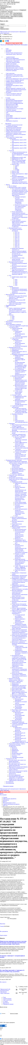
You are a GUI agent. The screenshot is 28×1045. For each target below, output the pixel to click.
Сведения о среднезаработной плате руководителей (19, 724)
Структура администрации (13, 62)
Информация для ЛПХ (21, 396)
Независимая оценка (17, 753)
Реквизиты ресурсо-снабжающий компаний (18, 721)
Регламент (8, 92)
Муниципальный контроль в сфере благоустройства (19, 269)
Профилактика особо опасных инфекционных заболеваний (16, 779)
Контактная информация (12, 58)
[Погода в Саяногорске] (9, 1012)
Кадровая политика (11, 305)
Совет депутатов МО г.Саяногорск (17, 338)
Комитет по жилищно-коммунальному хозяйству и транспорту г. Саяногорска (16, 680)
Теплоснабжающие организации (20, 705)
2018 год (17, 240)
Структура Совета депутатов (13, 95)
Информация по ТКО (17, 158)
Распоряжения (9, 781)
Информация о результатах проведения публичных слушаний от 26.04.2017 (21, 652)
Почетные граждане (11, 110)
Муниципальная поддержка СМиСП (20, 359)
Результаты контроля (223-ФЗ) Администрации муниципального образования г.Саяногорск (20, 200)
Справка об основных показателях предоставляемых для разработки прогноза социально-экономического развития (21, 455)
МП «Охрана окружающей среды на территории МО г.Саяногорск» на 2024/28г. (19, 162)
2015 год (17, 236)
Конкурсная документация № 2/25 (20, 737)
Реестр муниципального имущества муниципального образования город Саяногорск (21, 511)
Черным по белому (17, 14)
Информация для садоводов (19, 398)
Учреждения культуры (17, 757)
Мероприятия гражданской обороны (18, 767)
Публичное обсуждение (21, 336)
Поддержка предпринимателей (20, 354)
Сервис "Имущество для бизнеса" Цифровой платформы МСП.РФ (21, 567)
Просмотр (2, 923)
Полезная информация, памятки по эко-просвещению (19, 177)
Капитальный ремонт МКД (19, 688)
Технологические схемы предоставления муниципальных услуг (18, 259)
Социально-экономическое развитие (21, 450)
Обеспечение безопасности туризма (18, 771)
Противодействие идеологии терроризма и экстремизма (16, 777)
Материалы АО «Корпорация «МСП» (20, 539)
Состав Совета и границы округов (15, 80)
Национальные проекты (12, 106)
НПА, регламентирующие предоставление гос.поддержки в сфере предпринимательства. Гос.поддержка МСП (21, 364)
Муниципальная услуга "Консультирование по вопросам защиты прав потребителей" (21, 387)
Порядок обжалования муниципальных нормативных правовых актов (16, 90)
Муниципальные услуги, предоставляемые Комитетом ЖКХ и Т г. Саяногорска (19, 692)
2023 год (17, 245)
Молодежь (14, 752)
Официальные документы (9, 798)
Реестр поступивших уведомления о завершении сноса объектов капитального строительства (19, 675)
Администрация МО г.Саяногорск (17, 329)
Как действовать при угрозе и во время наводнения (17, 760)
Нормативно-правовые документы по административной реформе (19, 250)
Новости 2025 (15, 171)
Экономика (12, 423)
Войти (1, 793)
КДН (7, 306)
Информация (9, 84)
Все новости (3, 982)
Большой (10, 11)
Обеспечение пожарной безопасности (15, 773)
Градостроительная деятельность (17, 524)
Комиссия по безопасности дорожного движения (21, 729)
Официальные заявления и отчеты (15, 69)
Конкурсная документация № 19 (20, 735)
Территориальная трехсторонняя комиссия (21, 421)
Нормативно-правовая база (19, 293)
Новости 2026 (15, 172)
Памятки (11, 320)
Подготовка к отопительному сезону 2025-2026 (19, 697)
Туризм (8, 114)
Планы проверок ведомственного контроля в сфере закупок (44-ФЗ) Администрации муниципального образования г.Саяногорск (19, 223)
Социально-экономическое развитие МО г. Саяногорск (19, 435)
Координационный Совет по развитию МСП (19, 352)
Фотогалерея (9, 116)
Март (16, 168)
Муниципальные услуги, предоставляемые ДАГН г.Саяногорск (18, 599)
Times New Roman (15, 2)
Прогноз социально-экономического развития (21, 447)
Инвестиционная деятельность (14, 102)
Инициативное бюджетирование (14, 100)
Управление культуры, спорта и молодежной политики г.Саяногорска (17, 745)
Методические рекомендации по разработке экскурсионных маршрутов (19, 290)
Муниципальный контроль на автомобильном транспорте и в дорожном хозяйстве (20, 273)
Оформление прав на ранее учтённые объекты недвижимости (19, 612)
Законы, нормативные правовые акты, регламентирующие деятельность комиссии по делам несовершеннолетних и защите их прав (17, 310)
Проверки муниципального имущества (19, 506)
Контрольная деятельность (18, 469)
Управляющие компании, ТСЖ (20, 742)
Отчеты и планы (16, 754)
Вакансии (14, 748)
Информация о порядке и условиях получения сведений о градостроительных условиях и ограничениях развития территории (20, 581)
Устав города (9, 115)
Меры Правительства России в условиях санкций (20, 425)
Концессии (18, 486)
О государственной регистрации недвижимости (20, 616)
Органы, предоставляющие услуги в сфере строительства (19, 608)
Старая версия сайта (5, 791)
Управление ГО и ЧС (11, 758)
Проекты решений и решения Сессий (15, 88)
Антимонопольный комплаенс (14, 127)
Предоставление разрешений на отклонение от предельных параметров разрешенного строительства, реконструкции (20, 632)
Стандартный (23, 10)
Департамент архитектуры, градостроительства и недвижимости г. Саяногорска (18, 479)
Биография (8, 50)
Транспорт (14, 726)
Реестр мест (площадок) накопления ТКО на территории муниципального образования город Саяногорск (20, 181)
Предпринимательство (15, 347)
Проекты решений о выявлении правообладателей (20, 620)
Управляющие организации (18, 708)
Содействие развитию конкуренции (17, 406)
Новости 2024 (15, 164)
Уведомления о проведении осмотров (20, 623)
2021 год (17, 244)
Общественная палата (11, 107)
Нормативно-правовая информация (17, 471)
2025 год (17, 247)
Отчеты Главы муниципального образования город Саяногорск (14, 53)
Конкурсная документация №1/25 (20, 740)
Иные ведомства (10, 294)
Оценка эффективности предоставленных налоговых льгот (21, 444)
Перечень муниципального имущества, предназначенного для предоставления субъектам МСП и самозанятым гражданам (21, 548)
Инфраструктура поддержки (19, 356)
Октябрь (17, 169)
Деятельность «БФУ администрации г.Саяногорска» (17, 466)
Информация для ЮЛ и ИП (19, 157)
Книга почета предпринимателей (14, 103)
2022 (16, 279)
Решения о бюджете (17, 473)
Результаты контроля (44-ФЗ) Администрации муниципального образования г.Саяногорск (21, 207)
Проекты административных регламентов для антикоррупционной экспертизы (19, 254)
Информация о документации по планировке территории (19, 576)
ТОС (7, 112)
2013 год (17, 233)
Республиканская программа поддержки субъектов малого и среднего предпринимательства (20, 372)
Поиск (2, 27)
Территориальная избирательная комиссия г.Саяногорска (17, 303)
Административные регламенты (17, 230)
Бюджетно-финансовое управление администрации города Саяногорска (18, 462)
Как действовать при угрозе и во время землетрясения (17, 765)
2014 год (17, 234)
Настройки (3, 8)
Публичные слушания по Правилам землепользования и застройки (20, 643)
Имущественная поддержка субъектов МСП (19, 527)
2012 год (17, 232)
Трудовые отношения (17, 414)
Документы (15, 749)
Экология (11, 150)
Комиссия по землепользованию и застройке (20, 588)
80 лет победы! (13, 186)
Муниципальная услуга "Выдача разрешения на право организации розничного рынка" (21, 382)
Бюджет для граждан (11, 63)
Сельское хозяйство (17, 395)
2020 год (17, 243)
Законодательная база (17, 348)
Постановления (10, 783)
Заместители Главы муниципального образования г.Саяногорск (15, 60)
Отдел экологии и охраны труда (14, 137)
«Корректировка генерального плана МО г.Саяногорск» (21, 647)
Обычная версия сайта (6, 6)
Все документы (4, 931)
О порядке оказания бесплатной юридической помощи (14, 125)
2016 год (17, 237)
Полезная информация (14, 775)
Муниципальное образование (19, 699)
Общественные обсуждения (13, 130)
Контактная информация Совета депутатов (17, 78)
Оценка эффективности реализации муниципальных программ (19, 429)
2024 (16, 282)
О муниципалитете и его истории (14, 108)
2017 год (17, 239)
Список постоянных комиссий (14, 93)
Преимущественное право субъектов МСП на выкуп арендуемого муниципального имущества (21, 562)
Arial (8, 2)
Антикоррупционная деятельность (15, 82)
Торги (16, 515)
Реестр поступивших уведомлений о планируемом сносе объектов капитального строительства (19, 670)
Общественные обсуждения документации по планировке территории (19, 605)
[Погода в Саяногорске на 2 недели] (14, 1013)
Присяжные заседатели (12, 121)
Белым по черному (5, 16)
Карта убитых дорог (17, 689)
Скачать (2, 926)
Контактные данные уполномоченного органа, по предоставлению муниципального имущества (20, 534)
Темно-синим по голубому (16, 16)
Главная (5, 797)
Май (16, 167)
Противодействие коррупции (13, 129)
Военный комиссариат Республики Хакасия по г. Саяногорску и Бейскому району (18, 297)
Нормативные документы (18, 332)
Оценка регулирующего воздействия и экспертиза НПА (18, 326)
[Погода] (2, 1013)
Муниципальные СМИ (12, 104)
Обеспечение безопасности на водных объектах (16, 769)
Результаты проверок (11, 70)
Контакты (8, 51)
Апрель (17, 165)
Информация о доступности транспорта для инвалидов (19, 686)
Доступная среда (10, 99)
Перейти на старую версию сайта (14, 43)
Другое (8, 184)
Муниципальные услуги (12, 65)
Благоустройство (16, 682)
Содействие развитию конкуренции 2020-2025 (21, 409)
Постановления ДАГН (20, 503)
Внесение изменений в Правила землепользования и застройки (19, 519)
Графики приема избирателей (13, 81)
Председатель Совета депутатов (14, 74)
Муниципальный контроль (13, 66)
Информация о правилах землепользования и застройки (20, 585)
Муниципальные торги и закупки (14, 67)
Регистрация (3, 794)
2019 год (17, 241)
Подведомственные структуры (14, 460)
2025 (16, 283)
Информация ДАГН (17, 481)
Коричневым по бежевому (6, 18)
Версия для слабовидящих (14, 44)
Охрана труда (12, 138)
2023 (16, 281)
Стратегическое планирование (14, 111)
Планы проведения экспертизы (20, 334)
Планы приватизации (20, 502)
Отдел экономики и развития (13, 324)
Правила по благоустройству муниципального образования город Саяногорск (19, 627)
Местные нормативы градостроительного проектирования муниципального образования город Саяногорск (19, 593)
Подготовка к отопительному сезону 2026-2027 (19, 710)
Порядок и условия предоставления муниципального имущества (20, 556)
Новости (11, 315)
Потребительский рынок (18, 376)
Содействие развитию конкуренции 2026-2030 (21, 412)
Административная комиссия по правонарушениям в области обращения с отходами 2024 (20, 154)
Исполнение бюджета (17, 468)
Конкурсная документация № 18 (20, 732)
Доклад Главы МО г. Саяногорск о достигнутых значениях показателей (21, 439)
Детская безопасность (14, 762)
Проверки (14, 756)
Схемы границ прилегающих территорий (18, 392)
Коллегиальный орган (20, 529)
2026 (16, 285)
